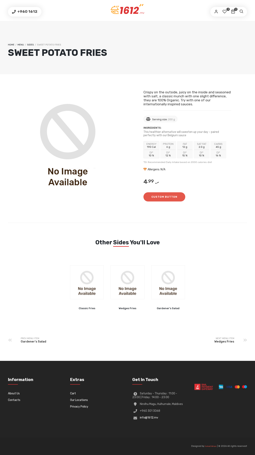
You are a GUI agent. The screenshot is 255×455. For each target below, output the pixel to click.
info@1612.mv (149, 417)
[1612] (127, 9)
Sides (30, 44)
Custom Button (164, 196)
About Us (14, 393)
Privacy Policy (79, 406)
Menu (21, 44)
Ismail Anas (211, 446)
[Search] (241, 11)
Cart (73, 393)
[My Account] (216, 11)
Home (11, 44)
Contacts (14, 400)
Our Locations (79, 400)
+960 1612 (27, 11)
